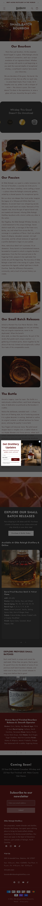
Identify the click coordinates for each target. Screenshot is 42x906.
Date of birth (5, 457)
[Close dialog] (40, 441)
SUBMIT (15, 459)
